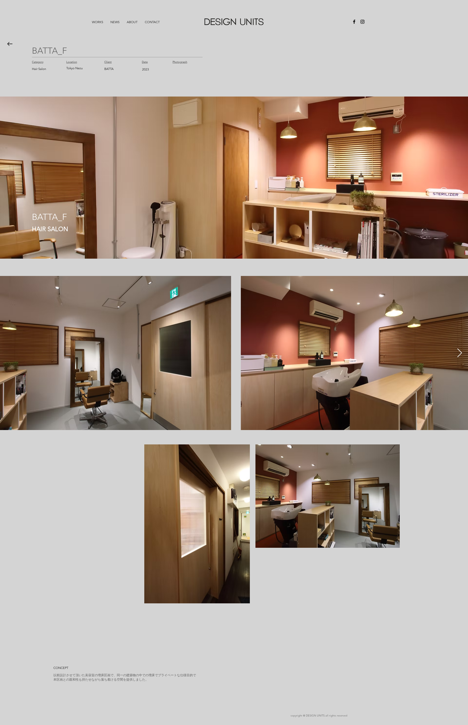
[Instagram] (362, 21)
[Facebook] (354, 21)
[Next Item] (459, 353)
